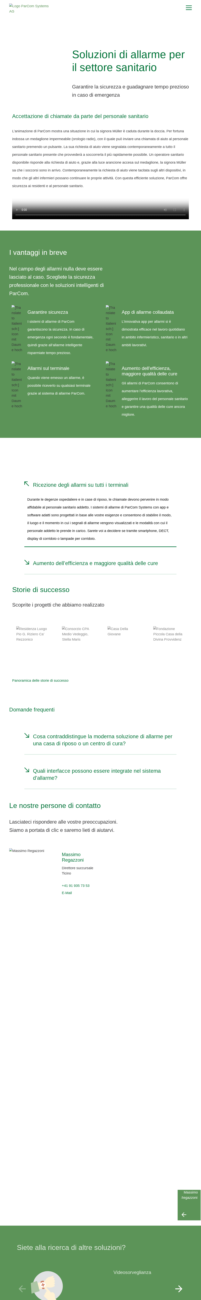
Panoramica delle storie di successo (40, 680)
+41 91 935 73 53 (76, 886)
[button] (178, 1289)
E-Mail (67, 893)
